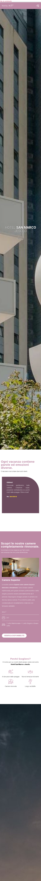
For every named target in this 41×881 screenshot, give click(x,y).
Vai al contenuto (6, 1)
